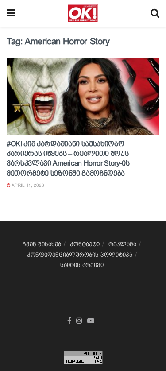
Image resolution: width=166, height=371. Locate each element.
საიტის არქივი (82, 265)
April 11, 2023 (27, 185)
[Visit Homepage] (82, 13)
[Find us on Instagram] (79, 321)
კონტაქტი (85, 244)
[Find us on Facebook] (69, 321)
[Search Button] (155, 13)
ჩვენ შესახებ (42, 244)
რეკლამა (122, 244)
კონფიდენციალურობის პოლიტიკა (79, 254)
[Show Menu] (11, 13)
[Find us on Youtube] (90, 321)
